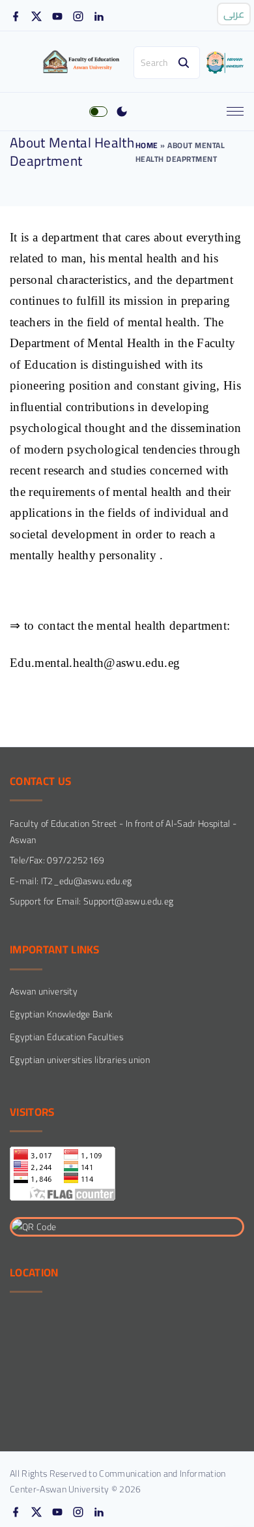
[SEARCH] (183, 62)
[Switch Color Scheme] (121, 111)
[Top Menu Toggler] (235, 111)
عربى (233, 13)
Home (146, 145)
